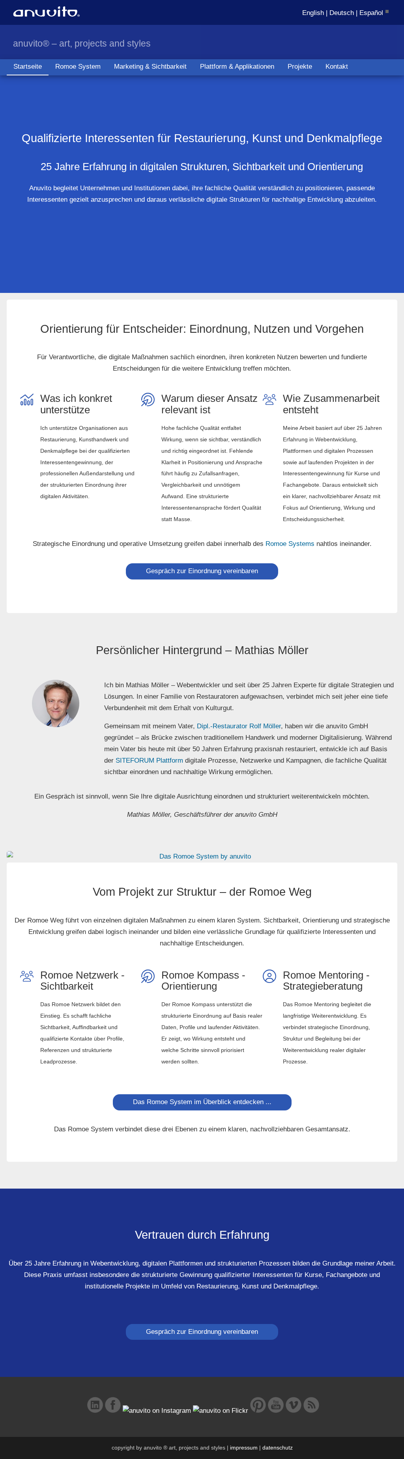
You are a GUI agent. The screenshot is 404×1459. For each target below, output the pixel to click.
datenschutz (277, 1448)
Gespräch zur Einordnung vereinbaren (202, 571)
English (313, 13)
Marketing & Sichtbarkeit (150, 66)
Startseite (27, 66)
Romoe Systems (290, 544)
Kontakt (336, 66)
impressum (244, 1448)
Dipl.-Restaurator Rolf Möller (239, 726)
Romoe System (78, 66)
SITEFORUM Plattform (149, 760)
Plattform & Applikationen (237, 66)
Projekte (300, 66)
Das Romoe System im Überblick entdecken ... (202, 1102)
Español (371, 13)
